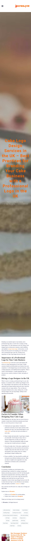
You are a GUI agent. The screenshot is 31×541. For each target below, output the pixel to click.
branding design (6, 512)
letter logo (23, 520)
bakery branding (16, 510)
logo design (5, 523)
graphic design (15, 520)
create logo (15, 517)
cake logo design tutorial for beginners (10, 515)
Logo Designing (11, 204)
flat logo (7, 520)
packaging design (24, 523)
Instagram (20, 496)
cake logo (26, 512)
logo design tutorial (14, 523)
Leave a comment (22, 204)
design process (22, 517)
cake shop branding (24, 515)
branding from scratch (17, 512)
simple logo (12, 525)
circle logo (7, 517)
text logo (19, 525)
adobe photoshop (6, 510)
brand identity (25, 510)
